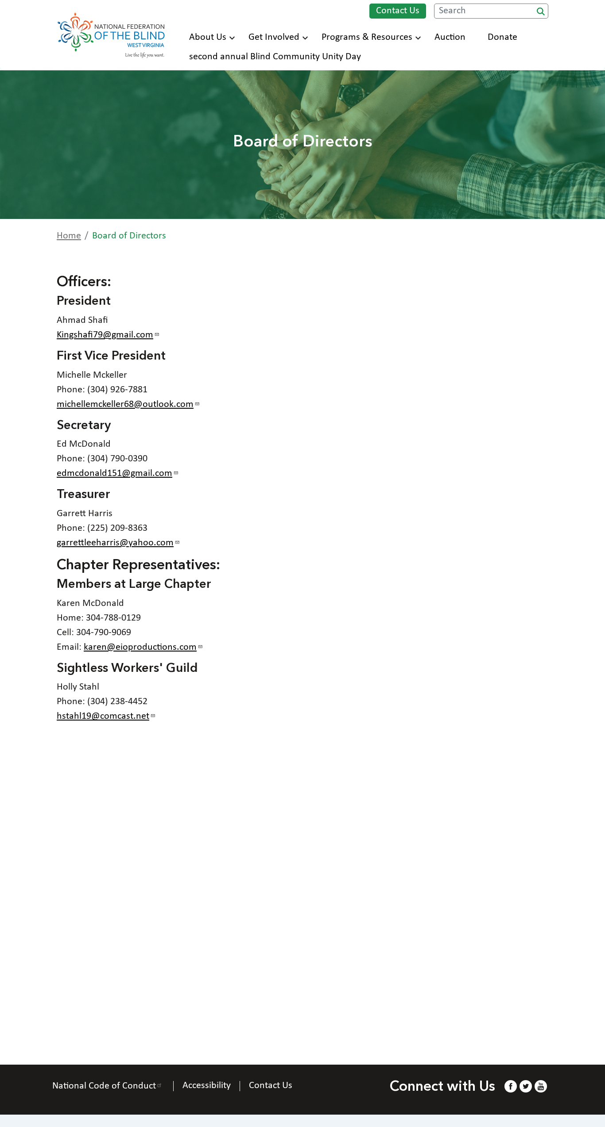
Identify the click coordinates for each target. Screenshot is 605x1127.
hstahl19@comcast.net (103, 716)
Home (69, 236)
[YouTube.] (541, 1086)
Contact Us (397, 11)
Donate (502, 37)
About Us (207, 37)
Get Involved (273, 37)
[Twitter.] (526, 1086)
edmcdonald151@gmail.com (114, 473)
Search (540, 11)
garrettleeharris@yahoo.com (115, 543)
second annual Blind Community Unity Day (275, 57)
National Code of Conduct (104, 1086)
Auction (449, 37)
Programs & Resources (367, 37)
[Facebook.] (510, 1086)
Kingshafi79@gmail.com (105, 335)
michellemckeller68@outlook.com (125, 404)
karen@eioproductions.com (140, 647)
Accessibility (206, 1086)
